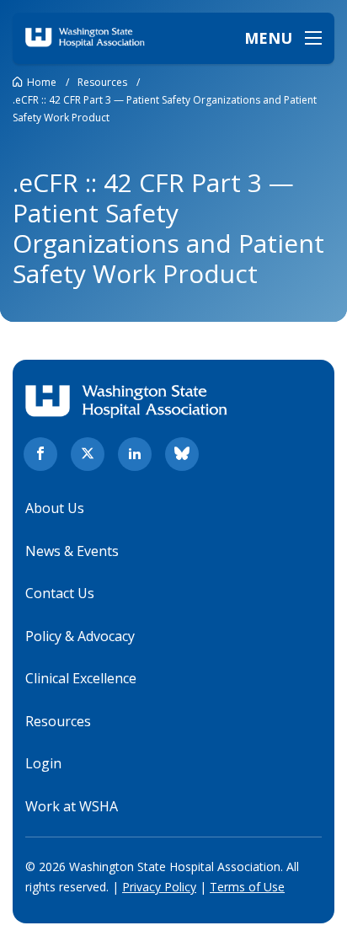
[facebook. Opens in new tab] (40, 454)
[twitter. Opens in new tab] (87, 454)
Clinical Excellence (80, 678)
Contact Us (59, 593)
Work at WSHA (71, 806)
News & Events (72, 551)
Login (43, 763)
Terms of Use (247, 887)
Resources (58, 721)
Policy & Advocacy (80, 636)
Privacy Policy (159, 887)
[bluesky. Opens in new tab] (182, 454)
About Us (54, 508)
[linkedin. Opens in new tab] (135, 454)
